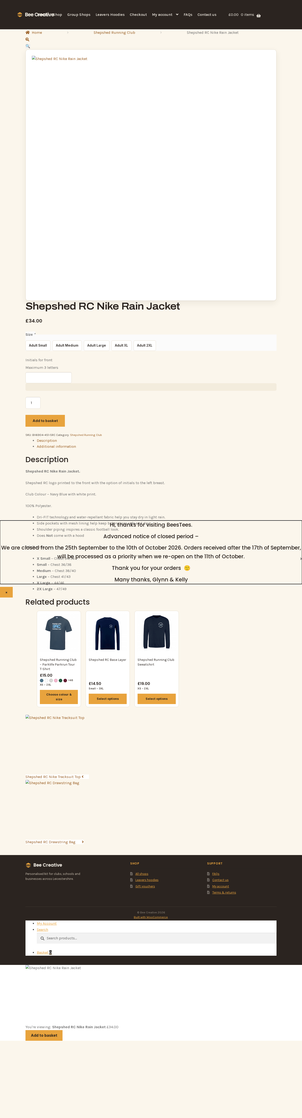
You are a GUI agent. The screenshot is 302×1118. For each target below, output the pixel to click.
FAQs (188, 14)
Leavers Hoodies (110, 14)
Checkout (138, 14)
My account (162, 14)
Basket (44, 952)
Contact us (206, 14)
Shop (57, 14)
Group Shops (78, 14)
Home (42, 14)
